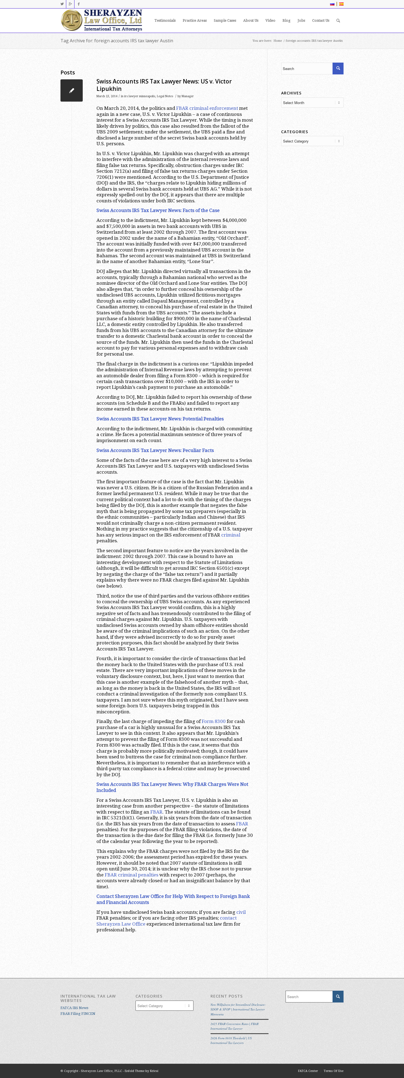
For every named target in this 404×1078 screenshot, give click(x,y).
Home (277, 41)
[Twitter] (62, 4)
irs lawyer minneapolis (139, 96)
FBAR (156, 812)
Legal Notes (165, 96)
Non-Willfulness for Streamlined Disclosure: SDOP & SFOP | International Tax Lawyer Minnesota (238, 1009)
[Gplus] (70, 4)
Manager (188, 96)
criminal (230, 535)
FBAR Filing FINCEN (77, 1014)
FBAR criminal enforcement (207, 108)
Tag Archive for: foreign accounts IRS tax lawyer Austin (116, 41)
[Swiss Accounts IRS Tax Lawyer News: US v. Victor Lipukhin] (71, 90)
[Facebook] (78, 4)
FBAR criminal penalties (131, 875)
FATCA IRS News (74, 1008)
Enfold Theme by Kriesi (141, 1071)
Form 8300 (214, 721)
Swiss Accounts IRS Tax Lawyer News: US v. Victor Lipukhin (164, 85)
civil (241, 912)
